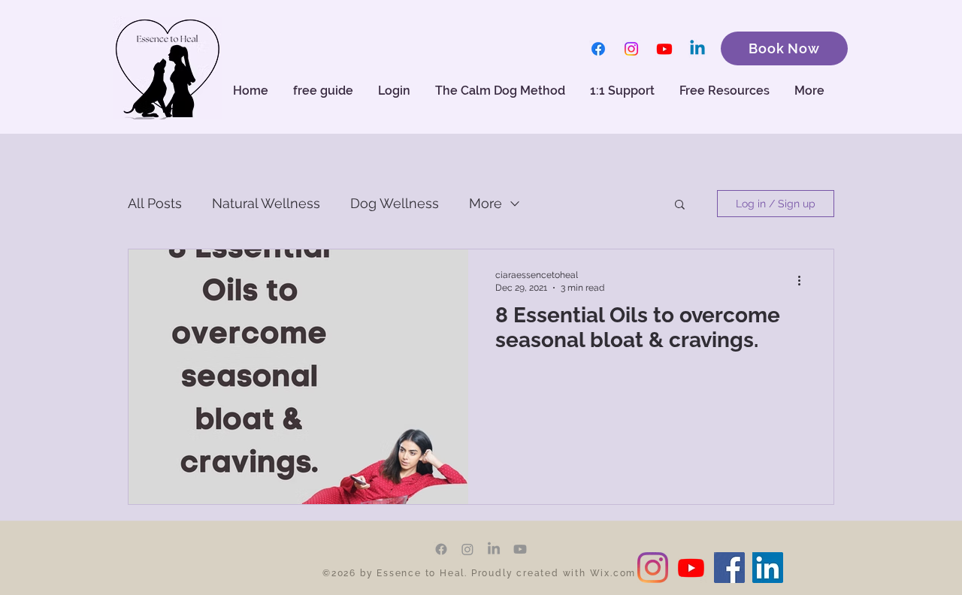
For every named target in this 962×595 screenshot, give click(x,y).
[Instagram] (631, 49)
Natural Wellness (266, 203)
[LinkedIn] (493, 549)
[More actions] (804, 280)
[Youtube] (664, 49)
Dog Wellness (394, 203)
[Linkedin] (697, 49)
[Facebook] (598, 49)
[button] (725, 91)
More (485, 203)
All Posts (155, 203)
